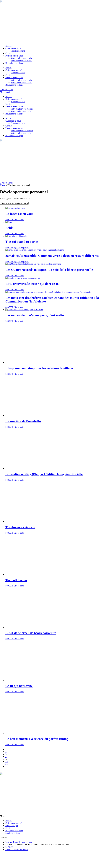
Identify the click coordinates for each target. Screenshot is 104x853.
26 (6, 764)
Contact (8, 53)
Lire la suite (19, 219)
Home (2, 185)
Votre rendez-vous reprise (22, 58)
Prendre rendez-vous (14, 56)
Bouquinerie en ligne (14, 63)
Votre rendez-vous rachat (21, 60)
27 (6, 766)
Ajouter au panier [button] (21, 247)
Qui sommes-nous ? (13, 48)
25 (6, 761)
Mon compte (5, 92)
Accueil (8, 46)
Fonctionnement (18, 51)
